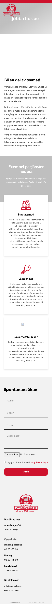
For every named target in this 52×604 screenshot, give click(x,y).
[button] (47, 10)
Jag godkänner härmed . (27, 462)
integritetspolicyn (39, 462)
